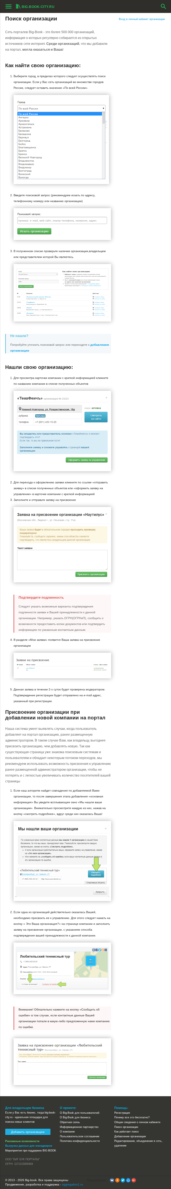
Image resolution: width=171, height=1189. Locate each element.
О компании (67, 1131)
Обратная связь (70, 1122)
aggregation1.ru (72, 1184)
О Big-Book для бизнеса (75, 1117)
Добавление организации (130, 1136)
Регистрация (122, 1112)
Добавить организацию (28, 1132)
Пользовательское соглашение (79, 1136)
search (163, 6)
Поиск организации (126, 1127)
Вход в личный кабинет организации (142, 19)
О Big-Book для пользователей (79, 1112)
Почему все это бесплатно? (132, 1117)
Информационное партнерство (79, 1127)
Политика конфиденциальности (80, 1140)
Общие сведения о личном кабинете (137, 1122)
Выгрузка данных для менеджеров (28, 1145)
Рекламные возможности (22, 1141)
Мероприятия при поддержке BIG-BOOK (30, 1150)
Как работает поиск (126, 1131)
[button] (112, 1180)
